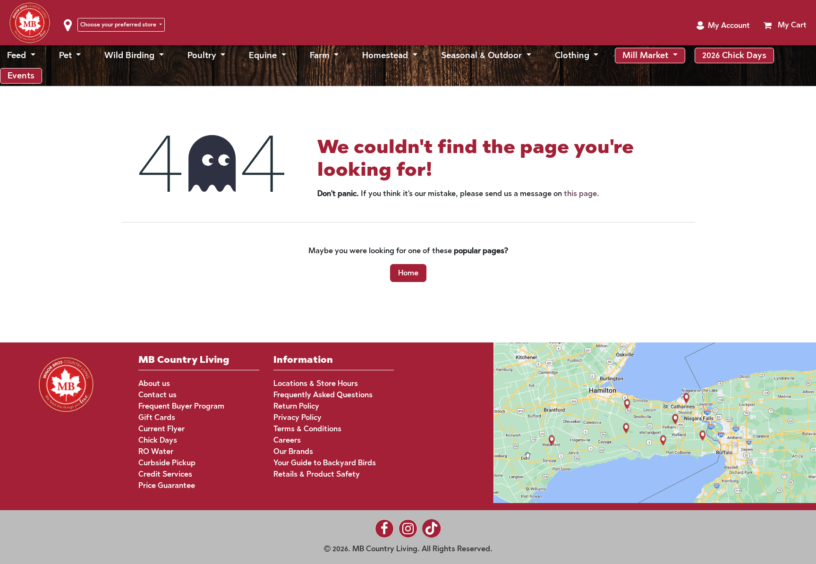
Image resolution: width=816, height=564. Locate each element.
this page (580, 193)
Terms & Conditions (307, 428)
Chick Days (157, 440)
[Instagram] (408, 528)
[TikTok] (431, 528)
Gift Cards (156, 417)
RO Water (155, 451)
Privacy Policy (297, 417)
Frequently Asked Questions (323, 394)
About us (154, 383)
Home (408, 272)
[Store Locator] (637, 421)
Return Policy (296, 406)
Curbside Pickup (167, 462)
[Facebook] (384, 528)
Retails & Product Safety (316, 474)
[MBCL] (66, 383)
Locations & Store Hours (315, 383)
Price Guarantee (166, 485)
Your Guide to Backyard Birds (324, 462)
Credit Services (165, 474)
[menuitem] (21, 55)
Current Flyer (161, 428)
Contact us (157, 394)
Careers (287, 440)
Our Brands (293, 451)
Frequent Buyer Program (181, 406)
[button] (723, 25)
